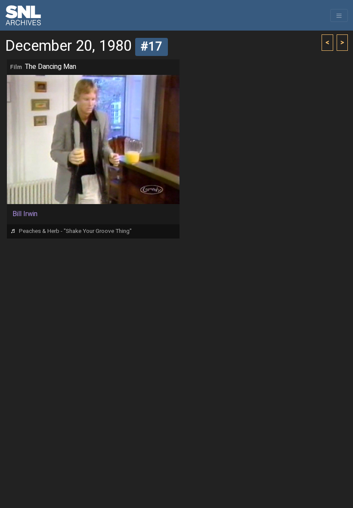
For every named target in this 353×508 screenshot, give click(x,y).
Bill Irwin (24, 214)
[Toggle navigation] (339, 15)
